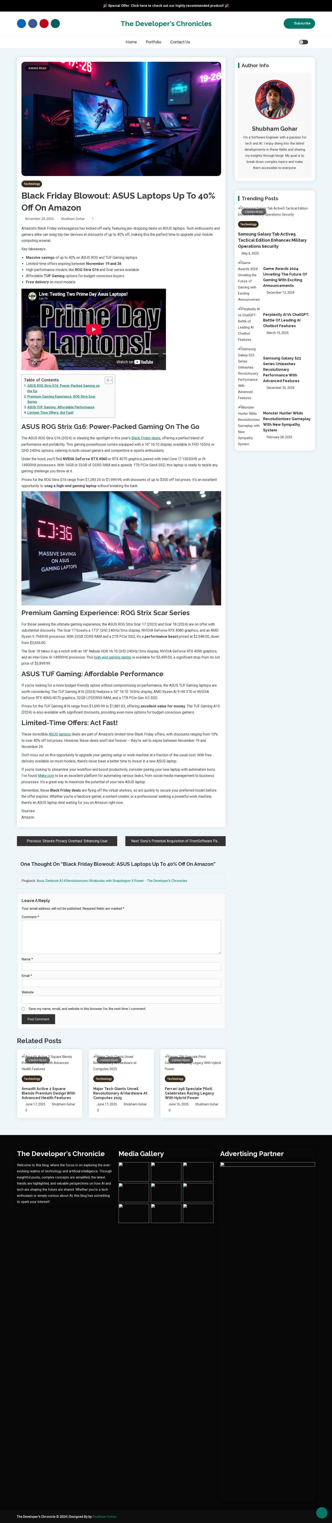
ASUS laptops (60, 734)
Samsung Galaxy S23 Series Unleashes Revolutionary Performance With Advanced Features (282, 369)
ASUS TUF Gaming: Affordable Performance (60, 407)
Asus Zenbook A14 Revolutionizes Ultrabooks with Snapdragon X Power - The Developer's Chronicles (112, 881)
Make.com (46, 775)
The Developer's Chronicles (166, 24)
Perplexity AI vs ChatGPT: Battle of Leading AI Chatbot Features (286, 320)
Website (28, 992)
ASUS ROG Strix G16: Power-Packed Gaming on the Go (63, 388)
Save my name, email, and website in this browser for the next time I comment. (87, 1009)
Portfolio (153, 42)
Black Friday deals (145, 438)
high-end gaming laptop (112, 657)
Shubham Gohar (73, 219)
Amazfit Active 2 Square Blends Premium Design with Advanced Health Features (48, 1093)
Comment (30, 917)
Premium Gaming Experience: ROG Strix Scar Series (61, 399)
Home (131, 42)
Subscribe (302, 23)
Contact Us (180, 42)
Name (27, 959)
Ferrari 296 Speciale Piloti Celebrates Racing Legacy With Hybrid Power (189, 1093)
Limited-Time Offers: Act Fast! (50, 413)
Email (27, 976)
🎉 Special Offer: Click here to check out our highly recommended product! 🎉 (166, 6)
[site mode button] (303, 42)
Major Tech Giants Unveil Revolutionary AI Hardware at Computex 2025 (120, 1093)
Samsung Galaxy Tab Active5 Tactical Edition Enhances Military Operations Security (272, 240)
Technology (32, 184)
